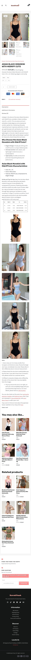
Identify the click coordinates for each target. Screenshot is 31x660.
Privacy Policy (15, 616)
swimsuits (26, 394)
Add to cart (12, 86)
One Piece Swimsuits (18, 61)
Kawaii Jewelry (15, 634)
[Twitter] (20, 602)
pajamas (4, 396)
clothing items (19, 396)
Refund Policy (15, 614)
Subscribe (24, 583)
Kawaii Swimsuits (7, 61)
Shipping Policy (15, 612)
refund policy (21, 390)
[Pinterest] (14, 602)
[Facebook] (17, 602)
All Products (15, 628)
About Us (15, 626)
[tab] (15, 107)
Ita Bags (15, 632)
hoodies (9, 396)
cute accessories (15, 398)
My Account (15, 610)
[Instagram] (7, 602)
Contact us (15, 645)
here (22, 405)
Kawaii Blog (15, 630)
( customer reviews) (14, 99)
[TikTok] (10, 602)
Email (3, 580)
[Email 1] (23, 602)
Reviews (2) (5, 113)
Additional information (8, 110)
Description (5, 107)
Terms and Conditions (15, 618)
